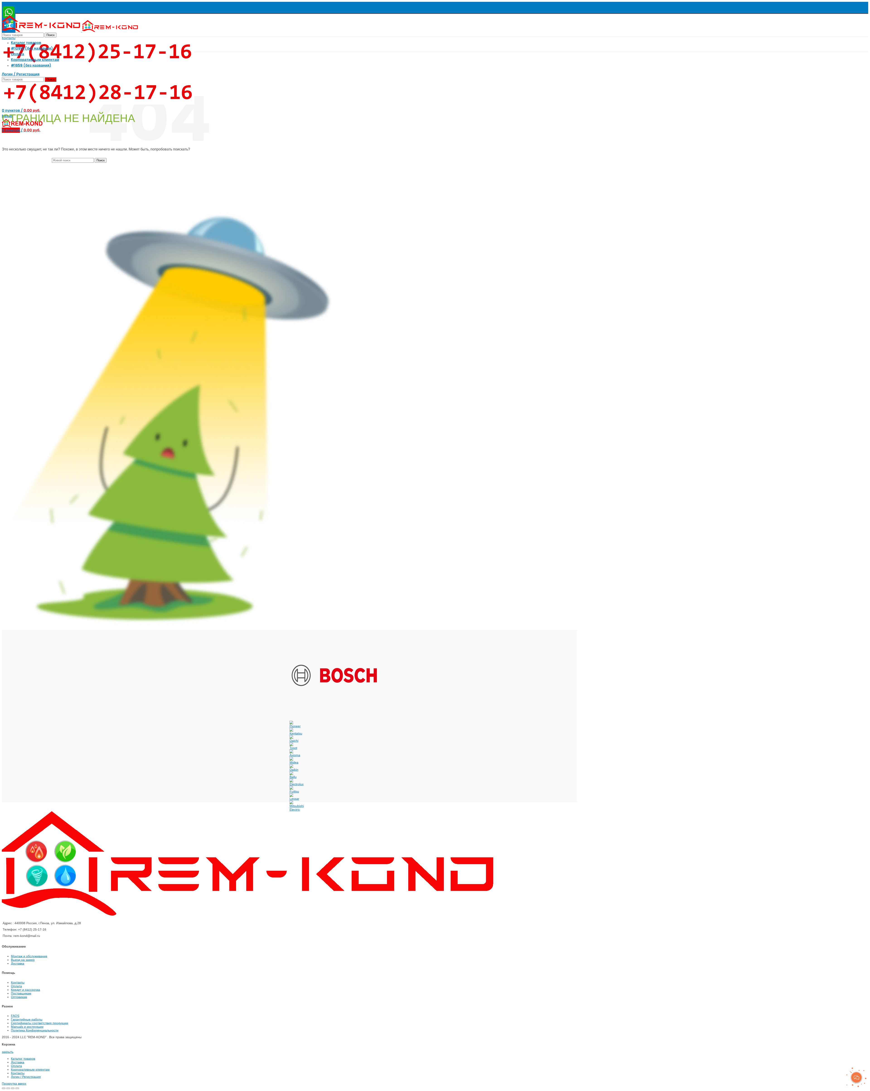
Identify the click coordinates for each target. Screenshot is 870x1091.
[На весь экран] (12, 1088)
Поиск (50, 35)
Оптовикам (19, 997)
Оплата (16, 986)
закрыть (7, 1052)
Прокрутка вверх (14, 1083)
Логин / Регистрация (26, 1077)
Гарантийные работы (26, 1019)
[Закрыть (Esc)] (3, 1088)
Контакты (8, 38)
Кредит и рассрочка (25, 990)
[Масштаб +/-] (17, 1088)
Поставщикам (21, 993)
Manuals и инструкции (27, 1026)
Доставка (17, 963)
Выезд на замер (23, 960)
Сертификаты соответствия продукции (39, 1023)
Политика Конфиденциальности (34, 1030)
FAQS (15, 1016)
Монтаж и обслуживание (29, 956)
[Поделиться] (8, 1088)
